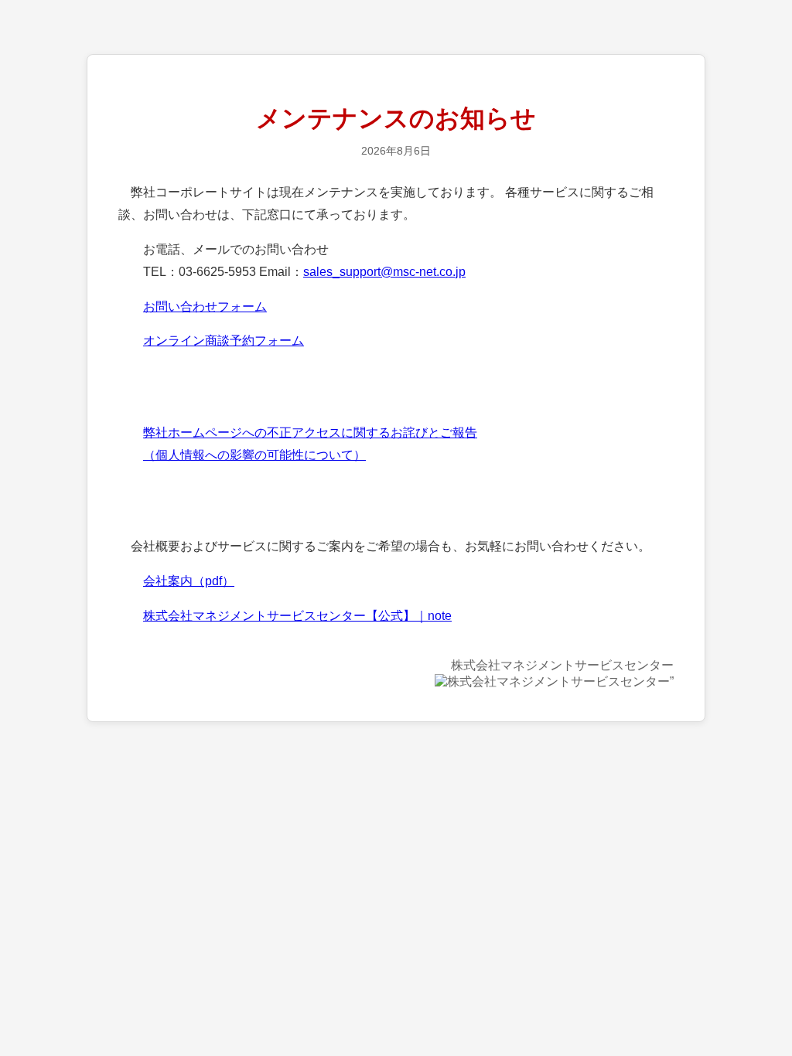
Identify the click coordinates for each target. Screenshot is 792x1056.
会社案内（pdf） (188, 581)
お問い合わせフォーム (205, 306)
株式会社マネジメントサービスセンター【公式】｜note (297, 615)
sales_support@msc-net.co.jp (384, 271)
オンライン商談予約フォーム (223, 340)
